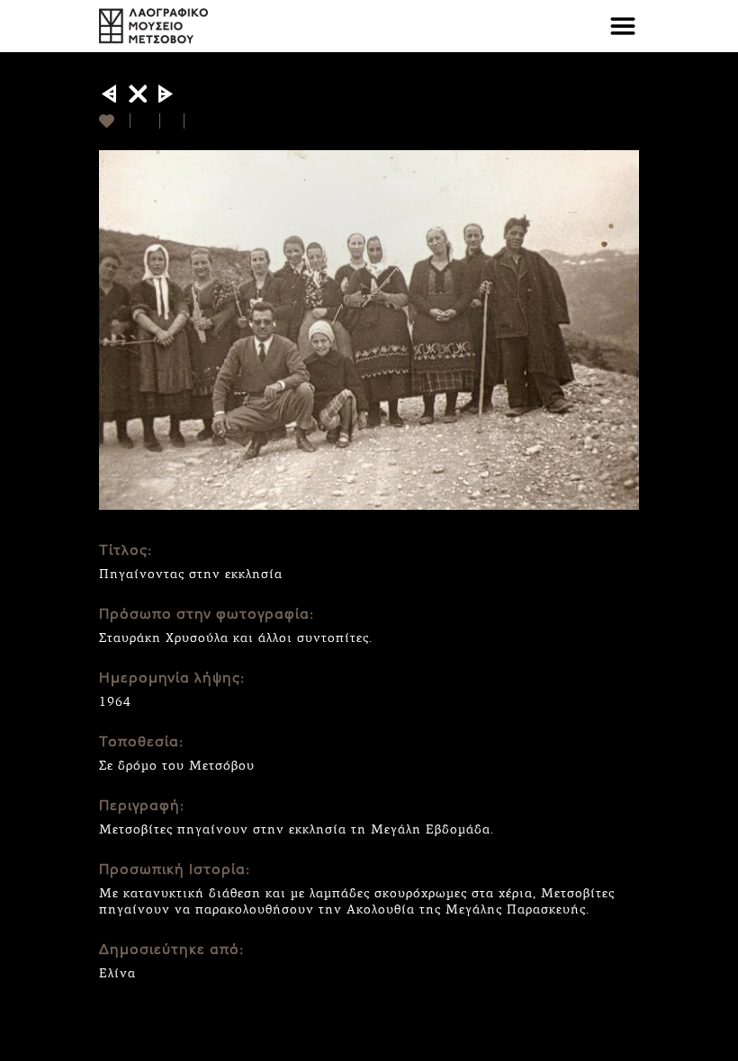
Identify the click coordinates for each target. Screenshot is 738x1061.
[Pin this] (192, 121)
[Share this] (145, 121)
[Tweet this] (172, 121)
